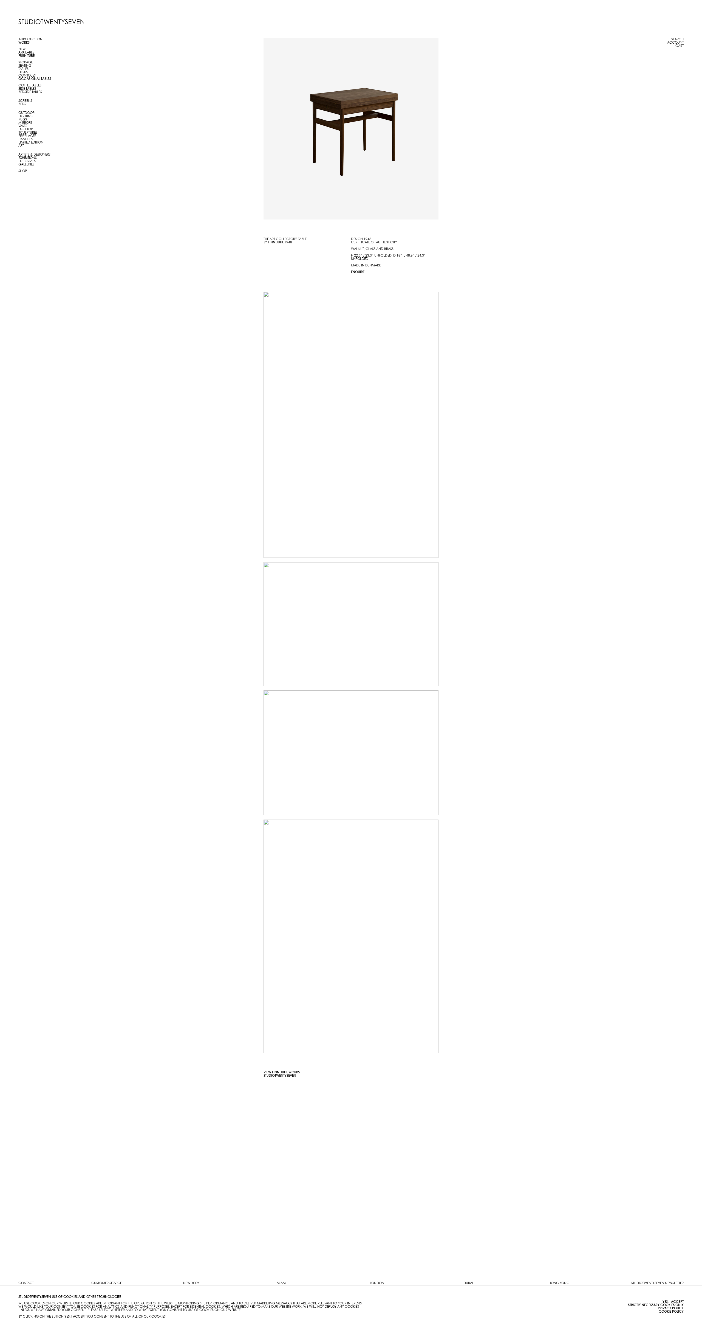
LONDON (377, 1283)
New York (191, 1283)
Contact (26, 1283)
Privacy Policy (671, 1308)
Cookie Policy (671, 1311)
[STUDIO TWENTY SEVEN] (51, 21)
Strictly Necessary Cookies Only (656, 1305)
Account (675, 42)
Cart (679, 45)
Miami (282, 1283)
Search (677, 39)
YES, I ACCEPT (673, 1301)
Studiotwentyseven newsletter (657, 1283)
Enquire (357, 272)
